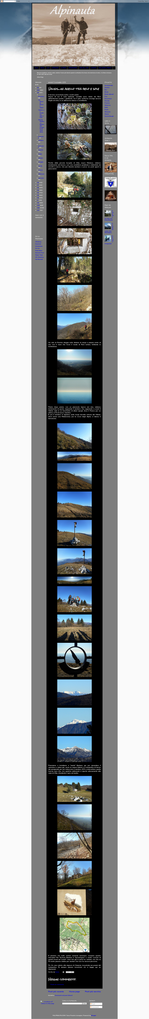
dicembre (41, 96)
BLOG (36, 68)
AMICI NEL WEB (84, 68)
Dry (106, 96)
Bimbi (106, 92)
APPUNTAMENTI (73, 68)
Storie (107, 114)
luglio (40, 154)
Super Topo (39, 255)
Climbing (38, 241)
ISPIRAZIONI (55, 68)
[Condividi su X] (70, 972)
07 (38, 210)
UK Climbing (39, 257)
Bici (106, 89)
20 (38, 90)
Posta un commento (57, 984)
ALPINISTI (63, 68)
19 (38, 92)
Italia (106, 107)
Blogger (93, 1015)
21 (38, 87)
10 (38, 202)
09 (38, 205)
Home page (74, 991)
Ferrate (107, 100)
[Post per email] (63, 972)
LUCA (48, 68)
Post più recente (56, 991)
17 (38, 185)
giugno (41, 158)
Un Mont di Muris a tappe (41, 103)
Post (93, 1004)
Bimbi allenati (109, 94)
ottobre (41, 140)
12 (38, 197)
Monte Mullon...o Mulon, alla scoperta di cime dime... (41, 125)
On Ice (37, 248)
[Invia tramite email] (67, 972)
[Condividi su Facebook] (71, 972)
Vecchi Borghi (109, 116)
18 (38, 182)
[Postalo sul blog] (68, 972)
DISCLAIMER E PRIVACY (105, 68)
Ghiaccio (108, 105)
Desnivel (38, 244)
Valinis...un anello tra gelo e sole (41, 113)
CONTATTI (93, 68)
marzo (41, 170)
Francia (107, 103)
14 (38, 192)
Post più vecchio (93, 991)
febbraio (41, 174)
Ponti (106, 109)
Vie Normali (39, 259)
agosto (41, 150)
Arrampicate (109, 85)
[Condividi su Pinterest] (73, 972)
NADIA (42, 68)
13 (38, 195)
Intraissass (39, 246)
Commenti (95, 1007)
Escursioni (108, 98)
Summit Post (39, 252)
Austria (107, 87)
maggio (41, 162)
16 (38, 187)
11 (38, 200)
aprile (40, 166)
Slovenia (107, 111)
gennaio (41, 178)
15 (38, 190)
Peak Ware (38, 250)
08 (38, 207)
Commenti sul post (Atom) (64, 995)
